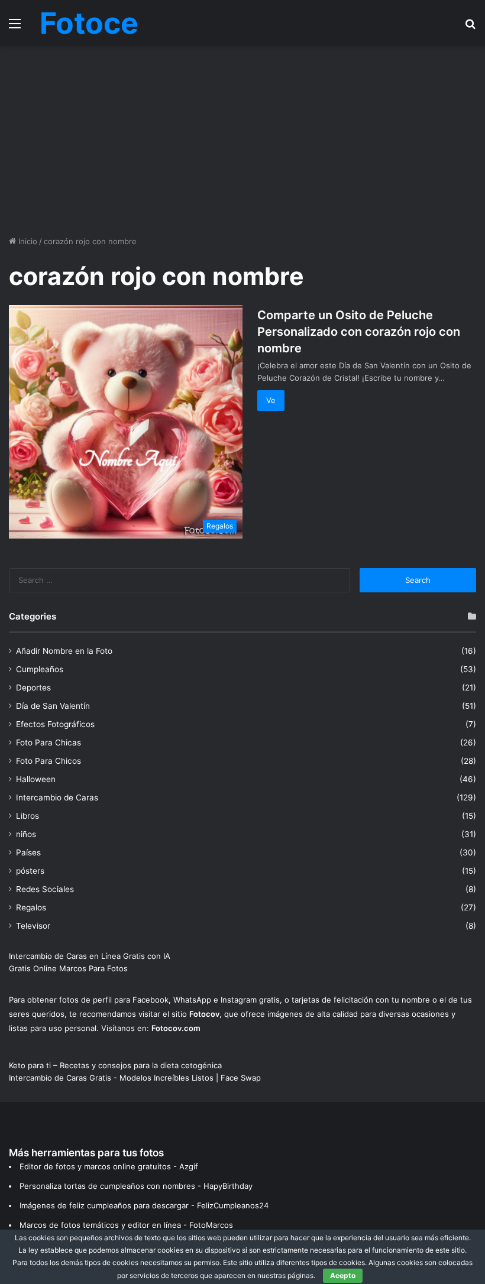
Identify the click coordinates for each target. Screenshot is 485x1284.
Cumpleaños (39, 669)
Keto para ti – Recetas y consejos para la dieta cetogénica (115, 1065)
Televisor (33, 925)
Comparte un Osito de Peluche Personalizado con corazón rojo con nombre (358, 331)
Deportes (33, 687)
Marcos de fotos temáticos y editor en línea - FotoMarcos (126, 1225)
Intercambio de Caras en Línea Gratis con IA (89, 956)
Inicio (26, 241)
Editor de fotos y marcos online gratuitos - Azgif (109, 1166)
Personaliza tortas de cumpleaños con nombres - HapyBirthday (136, 1186)
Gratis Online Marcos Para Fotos (68, 968)
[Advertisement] (242, 140)
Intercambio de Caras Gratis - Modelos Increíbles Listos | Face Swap (135, 1077)
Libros (27, 816)
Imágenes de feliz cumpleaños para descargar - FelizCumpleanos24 (144, 1205)
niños (26, 834)
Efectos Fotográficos (55, 724)
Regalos (31, 907)
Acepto (342, 1275)
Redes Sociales (45, 889)
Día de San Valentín (53, 706)
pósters (30, 871)
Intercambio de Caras (57, 797)
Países (28, 852)
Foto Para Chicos (48, 761)
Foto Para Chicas (48, 742)
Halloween (36, 779)
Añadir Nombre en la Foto (64, 651)
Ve (271, 400)
